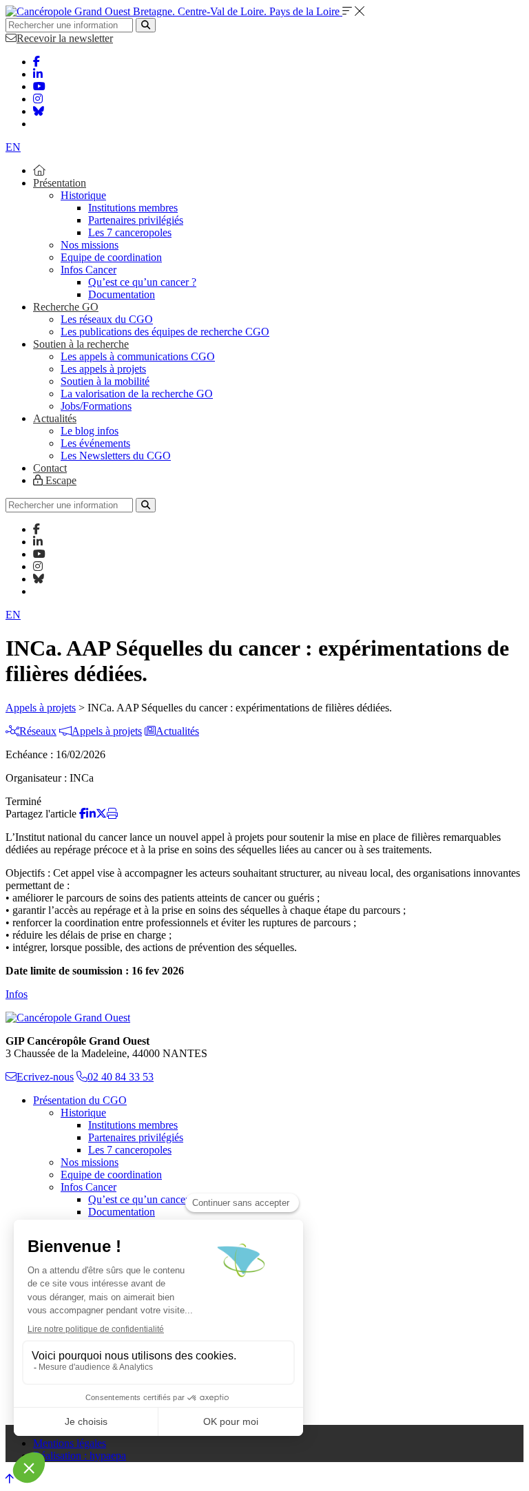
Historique (83, 195)
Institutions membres (133, 207)
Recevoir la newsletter (65, 38)
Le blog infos (89, 431)
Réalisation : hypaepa (79, 1455)
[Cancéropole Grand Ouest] (68, 1017)
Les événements (95, 443)
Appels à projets (41, 707)
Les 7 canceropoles (130, 232)
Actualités (54, 418)
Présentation (59, 183)
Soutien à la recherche (81, 344)
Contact (50, 468)
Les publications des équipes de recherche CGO (165, 331)
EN (13, 147)
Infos (17, 994)
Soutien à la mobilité (105, 381)
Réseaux (37, 731)
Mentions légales (69, 1443)
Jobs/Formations (96, 406)
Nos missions (89, 245)
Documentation (121, 294)
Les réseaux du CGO (107, 319)
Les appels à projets (103, 369)
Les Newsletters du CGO (116, 455)
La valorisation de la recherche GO (137, 393)
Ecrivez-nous (45, 1077)
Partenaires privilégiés (135, 220)
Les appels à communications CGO (138, 356)
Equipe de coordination (111, 257)
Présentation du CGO (80, 1100)
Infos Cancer (88, 269)
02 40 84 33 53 (120, 1077)
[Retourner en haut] (10, 1479)
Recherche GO (65, 307)
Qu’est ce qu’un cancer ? (142, 282)
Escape (59, 480)
